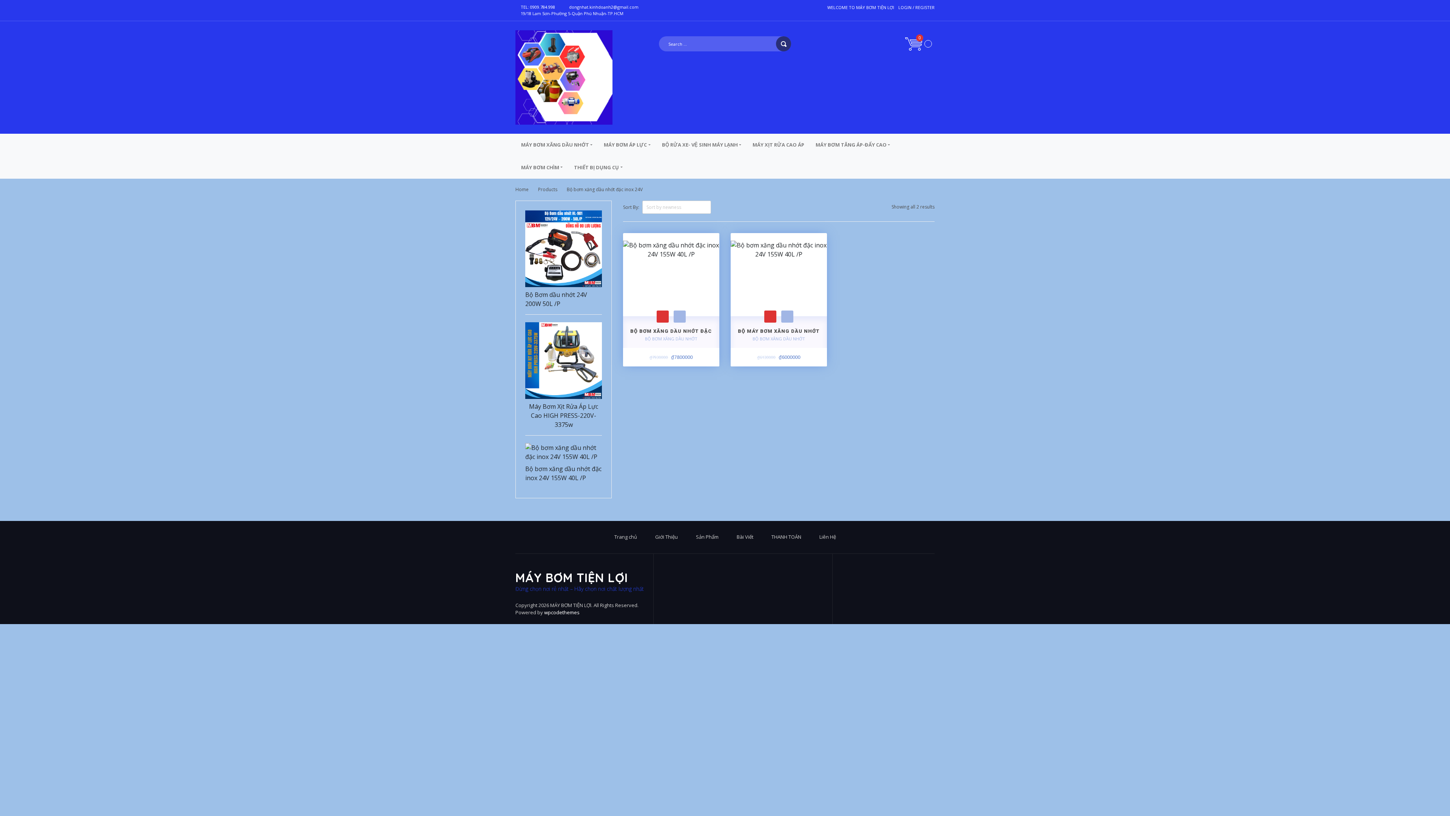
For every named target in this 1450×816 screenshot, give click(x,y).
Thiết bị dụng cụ (596, 167)
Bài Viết (745, 536)
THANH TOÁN (786, 536)
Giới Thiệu (666, 536)
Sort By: (631, 207)
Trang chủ (625, 536)
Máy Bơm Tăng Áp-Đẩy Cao (851, 144)
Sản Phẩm (707, 536)
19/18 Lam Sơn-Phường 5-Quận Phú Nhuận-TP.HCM (572, 13)
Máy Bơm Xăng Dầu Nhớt (555, 144)
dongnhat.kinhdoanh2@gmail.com (604, 7)
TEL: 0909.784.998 (538, 7)
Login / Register (916, 7)
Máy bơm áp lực (625, 144)
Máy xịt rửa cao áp (778, 144)
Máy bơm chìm (540, 167)
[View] (680, 317)
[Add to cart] (663, 317)
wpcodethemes (562, 612)
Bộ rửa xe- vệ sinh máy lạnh (700, 144)
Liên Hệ (827, 536)
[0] (918, 43)
